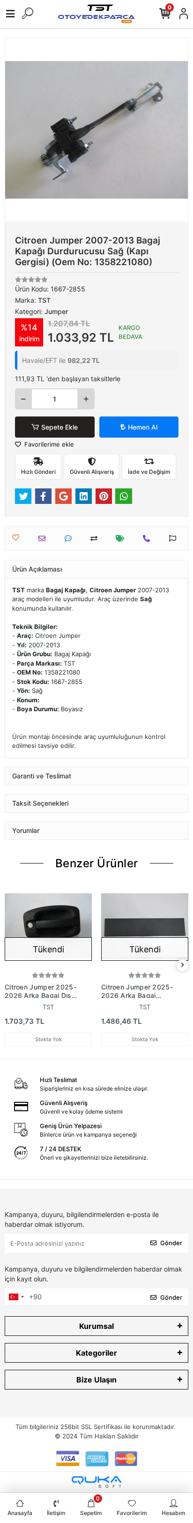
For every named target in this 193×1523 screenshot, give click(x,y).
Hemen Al (142, 427)
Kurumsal (96, 1326)
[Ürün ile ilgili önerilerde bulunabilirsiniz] (175, 538)
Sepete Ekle (59, 427)
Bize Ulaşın (96, 1379)
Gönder (171, 1243)
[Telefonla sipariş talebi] (149, 538)
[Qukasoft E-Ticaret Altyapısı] (96, 1482)
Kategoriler (96, 1353)
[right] (183, 965)
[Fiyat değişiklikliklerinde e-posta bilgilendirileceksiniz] (122, 538)
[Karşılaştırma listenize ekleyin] (96, 538)
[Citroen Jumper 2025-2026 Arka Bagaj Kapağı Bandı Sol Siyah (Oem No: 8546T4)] (144, 926)
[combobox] (16, 1297)
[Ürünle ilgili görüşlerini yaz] (70, 538)
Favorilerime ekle (48, 444)
